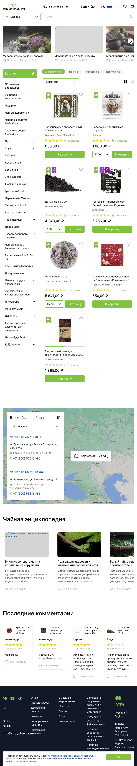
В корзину (65, 154)
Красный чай (13, 162)
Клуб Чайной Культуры (19, 265)
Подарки (10, 105)
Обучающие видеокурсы (12, 86)
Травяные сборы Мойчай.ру (15, 132)
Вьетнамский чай (15, 212)
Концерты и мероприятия (13, 96)
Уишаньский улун (54, 206)
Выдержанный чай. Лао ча (19, 257)
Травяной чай (13, 219)
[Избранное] (125, 6)
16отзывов (73, 140)
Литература (12, 301)
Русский (120, 712)
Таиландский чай (15, 205)
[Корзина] (132, 6)
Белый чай (11, 169)
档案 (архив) (12, 344)
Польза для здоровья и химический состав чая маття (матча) (78, 563)
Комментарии (67, 721)
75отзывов (121, 215)
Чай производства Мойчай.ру (16, 121)
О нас (34, 697)
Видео (62, 716)
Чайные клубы (40, 702)
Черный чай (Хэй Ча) (18, 198)
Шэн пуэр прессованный (58, 281)
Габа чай (10, 155)
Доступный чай (14, 273)
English (119, 716)
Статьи (63, 711)
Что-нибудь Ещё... (16, 337)
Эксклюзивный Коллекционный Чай (17, 292)
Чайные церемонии (17, 112)
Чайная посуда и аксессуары (15, 282)
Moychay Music (14, 308)
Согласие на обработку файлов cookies (96, 720)
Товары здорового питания (16, 235)
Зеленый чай (13, 176)
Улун (8, 148)
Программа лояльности (38, 731)
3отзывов (73, 365)
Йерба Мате (12, 226)
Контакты (36, 716)
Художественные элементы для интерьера (15, 326)
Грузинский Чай (14, 191)
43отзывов (74, 290)
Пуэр (8, 141)
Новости (11, 60)
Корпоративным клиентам (40, 723)
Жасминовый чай (15, 183)
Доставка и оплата (38, 709)
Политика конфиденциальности (96, 746)
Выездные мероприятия (67, 699)
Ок (118, 757)
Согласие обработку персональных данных (96, 734)
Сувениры (11, 315)
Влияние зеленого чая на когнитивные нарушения (22, 563)
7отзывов (120, 290)
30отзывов (121, 140)
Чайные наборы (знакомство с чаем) (17, 246)
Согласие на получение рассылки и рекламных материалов (94, 704)
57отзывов (74, 215)
